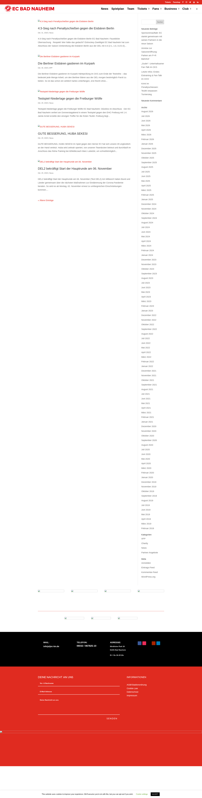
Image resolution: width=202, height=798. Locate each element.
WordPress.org (148, 577)
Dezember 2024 (148, 204)
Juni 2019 (145, 510)
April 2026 (146, 130)
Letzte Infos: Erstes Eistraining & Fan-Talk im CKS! (151, 75)
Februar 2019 (147, 528)
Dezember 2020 (148, 426)
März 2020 (146, 468)
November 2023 (148, 264)
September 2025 (149, 162)
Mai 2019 (145, 514)
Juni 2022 (145, 343)
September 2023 (149, 273)
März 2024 (146, 246)
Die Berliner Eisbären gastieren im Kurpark (66, 63)
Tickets (168, 2)
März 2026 (146, 134)
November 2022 (148, 320)
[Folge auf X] (149, 643)
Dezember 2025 (148, 148)
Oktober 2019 (147, 491)
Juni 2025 (145, 176)
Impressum (132, 695)
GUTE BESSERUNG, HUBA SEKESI (63, 133)
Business (170, 9)
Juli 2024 (145, 227)
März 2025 (146, 190)
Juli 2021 (145, 394)
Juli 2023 (145, 283)
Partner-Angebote (149, 552)
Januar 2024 (147, 255)
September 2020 (149, 440)
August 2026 (147, 111)
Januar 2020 (147, 477)
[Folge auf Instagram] (144, 643)
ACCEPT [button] (155, 794)
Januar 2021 (147, 422)
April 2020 (146, 463)
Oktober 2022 (147, 324)
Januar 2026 (147, 144)
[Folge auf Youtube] (153, 643)
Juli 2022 (145, 338)
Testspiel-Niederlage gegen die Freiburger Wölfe (70, 98)
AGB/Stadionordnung (137, 685)
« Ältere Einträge (46, 200)
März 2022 (146, 357)
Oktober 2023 (147, 269)
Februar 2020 (147, 473)
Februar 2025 (147, 195)
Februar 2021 (147, 417)
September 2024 (149, 218)
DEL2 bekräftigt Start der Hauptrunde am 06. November (75, 168)
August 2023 (147, 278)
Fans (155, 9)
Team (130, 9)
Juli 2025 (145, 172)
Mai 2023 (145, 292)
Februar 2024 (147, 250)
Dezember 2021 (148, 371)
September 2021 (149, 385)
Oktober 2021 (147, 380)
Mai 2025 (145, 181)
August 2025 (147, 167)
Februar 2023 (147, 306)
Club (185, 9)
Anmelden (146, 563)
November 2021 (148, 375)
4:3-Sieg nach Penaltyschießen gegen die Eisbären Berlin (76, 28)
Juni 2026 (145, 121)
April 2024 (146, 241)
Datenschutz (132, 692)
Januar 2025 (147, 199)
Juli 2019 (145, 505)
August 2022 (147, 334)
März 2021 (146, 412)
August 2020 (147, 445)
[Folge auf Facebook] (139, 643)
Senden (112, 718)
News (104, 9)
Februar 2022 (147, 361)
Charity (144, 543)
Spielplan (117, 9)
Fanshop (176, 2)
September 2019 (149, 496)
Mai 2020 (145, 459)
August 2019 (147, 500)
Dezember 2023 (148, 260)
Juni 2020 (145, 454)
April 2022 (146, 352)
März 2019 (146, 524)
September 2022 (149, 329)
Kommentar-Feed (149, 572)
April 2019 (146, 519)
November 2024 (148, 209)
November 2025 (148, 153)
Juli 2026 (145, 116)
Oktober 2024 (147, 213)
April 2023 (146, 297)
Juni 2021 (145, 398)
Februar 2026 (147, 139)
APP (50, 68)
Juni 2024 (145, 232)
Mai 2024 (145, 236)
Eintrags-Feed (148, 567)
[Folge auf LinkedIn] (158, 643)
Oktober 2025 (147, 158)
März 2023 (146, 301)
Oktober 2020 (147, 436)
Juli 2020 (145, 449)
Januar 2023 (147, 311)
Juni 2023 (145, 287)
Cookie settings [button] (142, 794)
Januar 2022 (147, 366)
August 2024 (147, 222)
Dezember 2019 (148, 482)
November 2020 (148, 431)
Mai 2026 (145, 125)
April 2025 (146, 185)
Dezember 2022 (148, 315)
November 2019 (148, 486)
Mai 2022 (145, 347)
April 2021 (146, 408)
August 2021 (147, 389)
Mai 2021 (145, 403)
